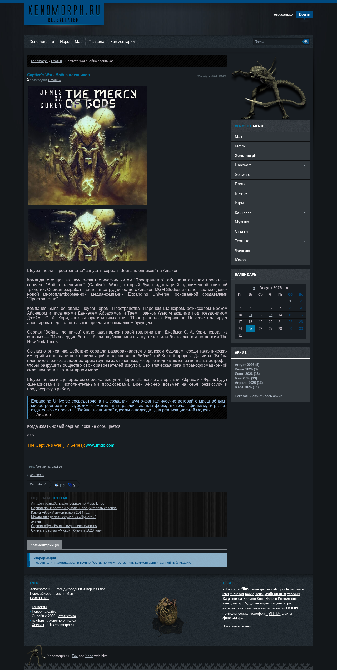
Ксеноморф (64, 13)
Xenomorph (39, 61)
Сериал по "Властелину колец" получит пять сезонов (74, 508)
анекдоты (229, 603)
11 (250, 315)
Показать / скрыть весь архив (258, 396)
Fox (75, 656)
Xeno (89, 656)
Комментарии (122, 41)
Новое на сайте (44, 611)
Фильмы (242, 250)
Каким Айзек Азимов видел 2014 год (60, 512)
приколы (229, 613)
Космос (249, 599)
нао (249, 608)
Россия (284, 599)
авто (294, 599)
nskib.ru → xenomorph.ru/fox (54, 620)
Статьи (56, 61)
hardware (297, 589)
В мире (241, 193)
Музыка (242, 222)
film (38, 466)
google (284, 589)
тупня (273, 612)
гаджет (277, 603)
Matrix (240, 146)
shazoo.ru (37, 475)
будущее (252, 603)
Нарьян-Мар (71, 41)
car (238, 589)
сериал (244, 614)
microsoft (237, 594)
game (254, 589)
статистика (67, 616)
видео (265, 603)
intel (225, 594)
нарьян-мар (262, 608)
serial (46, 466)
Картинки (232, 598)
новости (278, 608)
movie (249, 594)
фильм (229, 618)
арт (241, 603)
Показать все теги (236, 626)
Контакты (39, 607)
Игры (239, 203)
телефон (258, 614)
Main (239, 136)
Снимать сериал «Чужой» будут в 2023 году (66, 530)
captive (57, 466)
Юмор (240, 259)
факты (287, 614)
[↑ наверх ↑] (168, 637)
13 (270, 315)
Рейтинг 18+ (39, 598)
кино (242, 608)
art (224, 589)
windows (293, 594)
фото (242, 618)
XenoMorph (38, 484)
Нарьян (271, 599)
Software (242, 174)
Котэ (260, 599)
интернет (229, 608)
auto (231, 589)
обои (292, 608)
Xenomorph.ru (41, 41)
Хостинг (38, 625)
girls (274, 589)
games (265, 589)
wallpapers (275, 594)
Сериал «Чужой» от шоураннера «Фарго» (64, 526)
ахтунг (36, 521)
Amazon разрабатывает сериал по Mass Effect (68, 503)
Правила (96, 41)
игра (287, 603)
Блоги (240, 184)
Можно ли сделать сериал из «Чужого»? (63, 517)
